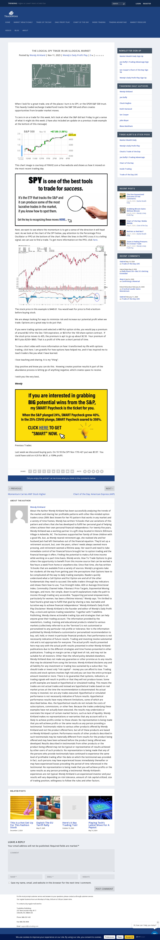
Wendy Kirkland (37, 55)
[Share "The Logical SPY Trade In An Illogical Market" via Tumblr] (44, 471)
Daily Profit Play (62, 22)
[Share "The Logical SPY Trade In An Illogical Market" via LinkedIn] (53, 471)
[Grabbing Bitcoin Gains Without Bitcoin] (123, 210)
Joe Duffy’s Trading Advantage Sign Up (134, 63)
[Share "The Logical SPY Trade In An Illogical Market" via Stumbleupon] (63, 471)
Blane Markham (126, 126)
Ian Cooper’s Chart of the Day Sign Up (134, 71)
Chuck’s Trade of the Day (130, 151)
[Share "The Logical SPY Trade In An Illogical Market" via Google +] (39, 471)
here (95, 239)
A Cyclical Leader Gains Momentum (130, 290)
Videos (8, 31)
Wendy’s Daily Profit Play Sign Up (133, 78)
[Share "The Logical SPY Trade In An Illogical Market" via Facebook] (30, 471)
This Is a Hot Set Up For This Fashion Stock (21, 825)
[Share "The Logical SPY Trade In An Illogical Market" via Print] (72, 471)
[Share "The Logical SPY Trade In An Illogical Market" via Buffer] (58, 471)
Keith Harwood (126, 109)
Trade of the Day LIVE (129, 174)
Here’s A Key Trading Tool (69, 824)
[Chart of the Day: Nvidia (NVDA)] (123, 222)
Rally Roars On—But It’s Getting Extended (134, 272)
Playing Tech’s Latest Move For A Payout (99, 825)
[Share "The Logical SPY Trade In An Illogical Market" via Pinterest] (49, 471)
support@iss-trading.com (29, 926)
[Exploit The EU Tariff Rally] (48, 807)
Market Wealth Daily (23, 22)
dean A (122, 279)
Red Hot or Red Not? (135, 231)
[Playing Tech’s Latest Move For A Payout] (100, 807)
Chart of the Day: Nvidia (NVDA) (137, 222)
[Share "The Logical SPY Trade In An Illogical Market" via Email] (67, 471)
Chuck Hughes (125, 103)
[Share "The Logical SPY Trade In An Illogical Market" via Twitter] (34, 471)
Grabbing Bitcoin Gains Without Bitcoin (136, 210)
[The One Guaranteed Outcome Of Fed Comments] (123, 196)
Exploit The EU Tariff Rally (44, 824)
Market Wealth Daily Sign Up (131, 56)
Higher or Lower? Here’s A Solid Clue (32, 3)
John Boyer (124, 120)
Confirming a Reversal (131, 281)
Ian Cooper (124, 115)
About (25, 31)
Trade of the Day (43, 22)
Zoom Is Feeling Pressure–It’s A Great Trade (137, 242)
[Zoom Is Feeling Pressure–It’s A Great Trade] (123, 243)
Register (147, 3)
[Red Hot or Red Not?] (123, 233)
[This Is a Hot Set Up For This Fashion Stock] (22, 807)
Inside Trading (98, 22)
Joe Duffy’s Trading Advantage (132, 157)
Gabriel (123, 261)
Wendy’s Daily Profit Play (130, 146)
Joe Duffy (123, 97)
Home (7, 22)
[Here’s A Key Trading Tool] (74, 807)
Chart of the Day (81, 22)
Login (138, 3)
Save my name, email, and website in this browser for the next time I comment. (51, 882)
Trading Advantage (118, 22)
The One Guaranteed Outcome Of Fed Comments (135, 196)
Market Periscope (138, 22)
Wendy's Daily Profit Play (75, 55)
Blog (17, 31)
